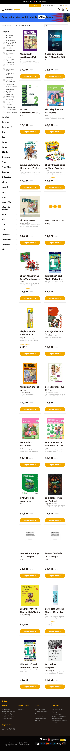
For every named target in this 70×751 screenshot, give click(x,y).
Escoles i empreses (35, 5)
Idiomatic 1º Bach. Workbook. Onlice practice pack (29, 667)
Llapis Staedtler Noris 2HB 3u (28, 333)
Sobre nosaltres (6, 709)
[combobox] (56, 25)
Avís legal (37, 720)
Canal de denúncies (40, 718)
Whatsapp (54, 712)
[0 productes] (67, 10)
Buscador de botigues (8, 714)
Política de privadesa (40, 714)
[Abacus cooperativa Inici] (13, 11)
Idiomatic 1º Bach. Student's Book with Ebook (54, 279)
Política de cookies (40, 716)
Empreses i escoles (7, 718)
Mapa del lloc (24, 743)
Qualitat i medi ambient (8, 712)
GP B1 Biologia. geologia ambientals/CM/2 (28, 501)
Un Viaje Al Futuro (54, 331)
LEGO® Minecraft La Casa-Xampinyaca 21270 (29, 279)
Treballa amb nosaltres (8, 716)
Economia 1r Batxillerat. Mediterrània (26, 446)
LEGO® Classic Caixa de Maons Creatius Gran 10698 (55, 168)
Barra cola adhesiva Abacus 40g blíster (54, 610)
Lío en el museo (27, 220)
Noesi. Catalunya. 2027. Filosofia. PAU (55, 55)
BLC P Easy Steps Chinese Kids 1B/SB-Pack (30, 612)
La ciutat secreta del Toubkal (53, 499)
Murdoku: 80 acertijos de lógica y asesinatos (30, 57)
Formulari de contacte (58, 709)
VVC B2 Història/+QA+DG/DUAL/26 (29, 113)
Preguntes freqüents (40, 709)
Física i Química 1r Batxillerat (54, 111)
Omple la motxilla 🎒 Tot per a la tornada (35, 2)
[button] (63, 9)
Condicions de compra (41, 712)
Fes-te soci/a (21, 709)
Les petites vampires (50, 666)
